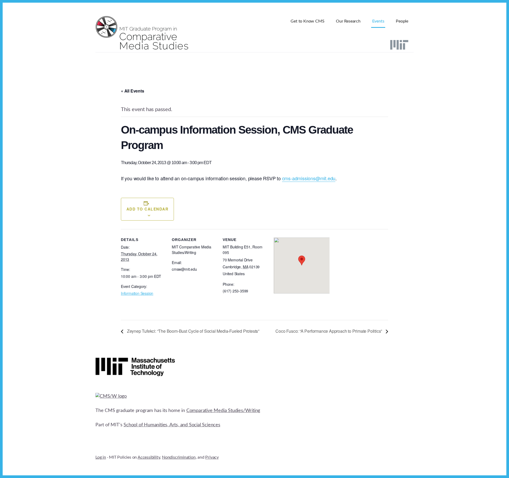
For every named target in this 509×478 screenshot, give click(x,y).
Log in (100, 457)
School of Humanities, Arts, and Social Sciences (172, 425)
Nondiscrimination (179, 457)
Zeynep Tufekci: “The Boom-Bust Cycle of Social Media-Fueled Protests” (192, 331)
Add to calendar (147, 209)
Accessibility (149, 457)
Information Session (137, 293)
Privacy (212, 457)
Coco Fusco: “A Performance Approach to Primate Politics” (329, 331)
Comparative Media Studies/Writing (223, 410)
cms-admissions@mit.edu (309, 178)
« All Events (132, 91)
